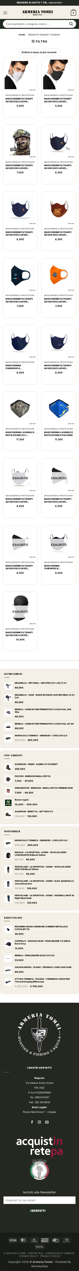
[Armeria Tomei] (37, 13)
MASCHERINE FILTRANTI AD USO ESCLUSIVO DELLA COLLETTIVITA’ (19, 100)
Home (22, 34)
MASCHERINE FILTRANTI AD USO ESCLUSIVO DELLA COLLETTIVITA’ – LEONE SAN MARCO (57, 234)
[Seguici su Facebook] (32, 1122)
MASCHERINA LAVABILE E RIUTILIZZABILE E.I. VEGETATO (20, 434)
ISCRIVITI (37, 1211)
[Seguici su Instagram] (39, 1122)
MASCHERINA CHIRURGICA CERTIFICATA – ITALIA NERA (56, 567)
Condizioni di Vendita (60, 1253)
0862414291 (55, 3)
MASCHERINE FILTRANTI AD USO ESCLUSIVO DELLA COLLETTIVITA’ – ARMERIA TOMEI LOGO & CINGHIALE (57, 300)
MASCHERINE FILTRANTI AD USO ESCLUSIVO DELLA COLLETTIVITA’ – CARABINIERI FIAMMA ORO (19, 567)
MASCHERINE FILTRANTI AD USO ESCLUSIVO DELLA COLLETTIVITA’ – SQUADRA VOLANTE (57, 367)
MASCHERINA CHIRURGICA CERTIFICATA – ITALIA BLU (20, 367)
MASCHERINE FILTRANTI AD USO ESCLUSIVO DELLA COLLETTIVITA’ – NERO (57, 100)
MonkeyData (39, 1266)
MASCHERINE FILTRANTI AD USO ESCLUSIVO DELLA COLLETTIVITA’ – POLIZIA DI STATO (57, 167)
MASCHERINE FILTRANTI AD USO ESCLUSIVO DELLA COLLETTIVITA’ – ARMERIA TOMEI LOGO (19, 300)
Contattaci (35, 1253)
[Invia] (71, 24)
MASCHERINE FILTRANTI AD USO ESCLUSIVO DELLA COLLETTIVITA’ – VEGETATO (19, 167)
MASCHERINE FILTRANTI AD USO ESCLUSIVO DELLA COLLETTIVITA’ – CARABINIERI (19, 634)
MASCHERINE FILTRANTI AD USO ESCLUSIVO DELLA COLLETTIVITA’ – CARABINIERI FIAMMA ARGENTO (57, 500)
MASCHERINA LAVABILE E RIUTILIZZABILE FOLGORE (58, 434)
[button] (5, 12)
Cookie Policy (28, 1256)
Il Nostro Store (14, 1253)
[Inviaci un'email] (47, 1122)
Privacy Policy (50, 1256)
